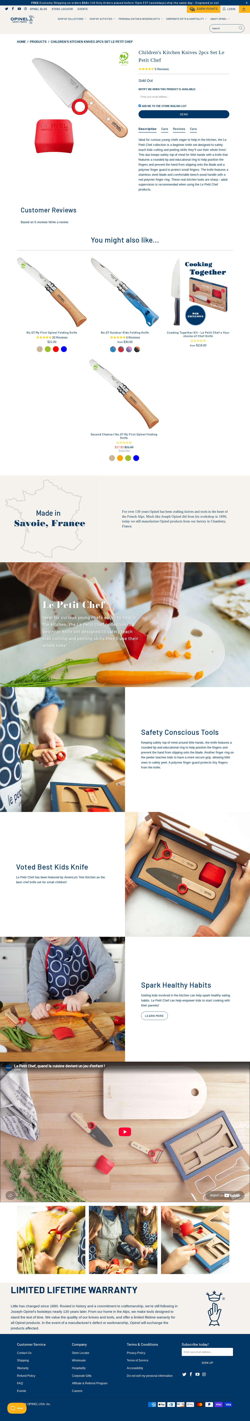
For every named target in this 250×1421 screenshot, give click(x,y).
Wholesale (79, 1360)
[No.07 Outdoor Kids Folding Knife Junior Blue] (113, 349)
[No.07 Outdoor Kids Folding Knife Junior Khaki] (137, 349)
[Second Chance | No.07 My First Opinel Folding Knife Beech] (112, 458)
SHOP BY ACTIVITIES (101, 19)
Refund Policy (26, 1375)
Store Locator (62, 9)
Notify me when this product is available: (167, 89)
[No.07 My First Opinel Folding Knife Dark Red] (55, 349)
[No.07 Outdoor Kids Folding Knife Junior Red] (121, 349)
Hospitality (79, 1368)
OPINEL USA (36, 1404)
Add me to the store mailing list (164, 106)
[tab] (147, 127)
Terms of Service (137, 1360)
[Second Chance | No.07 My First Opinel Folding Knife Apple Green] (128, 458)
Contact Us (24, 1352)
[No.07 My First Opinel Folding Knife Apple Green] (47, 349)
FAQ (20, 1383)
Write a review (58, 222)
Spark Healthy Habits (176, 984)
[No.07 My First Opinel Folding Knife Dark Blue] (64, 349)
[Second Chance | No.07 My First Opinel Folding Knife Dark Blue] (136, 458)
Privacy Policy (136, 1352)
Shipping (23, 1360)
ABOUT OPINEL (218, 19)
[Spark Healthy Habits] (62, 999)
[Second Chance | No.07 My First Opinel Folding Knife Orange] (120, 458)
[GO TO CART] (244, 9)
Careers (77, 1390)
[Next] (128, 107)
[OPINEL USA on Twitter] (6, 9)
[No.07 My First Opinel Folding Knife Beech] (39, 349)
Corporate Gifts (82, 1375)
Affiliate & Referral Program (89, 1383)
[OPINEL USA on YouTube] (19, 9)
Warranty (23, 1368)
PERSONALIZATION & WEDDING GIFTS (140, 19)
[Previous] (23, 107)
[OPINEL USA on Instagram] (25, 9)
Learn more (154, 1015)
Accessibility (135, 1368)
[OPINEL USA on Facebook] (13, 9)
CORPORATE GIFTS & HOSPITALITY (185, 19)
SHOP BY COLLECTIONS (71, 19)
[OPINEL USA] (22, 20)
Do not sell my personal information (150, 1375)
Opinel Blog (38, 9)
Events (83, 9)
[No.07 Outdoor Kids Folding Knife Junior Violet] (129, 349)
